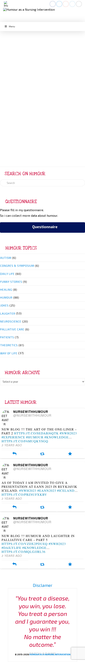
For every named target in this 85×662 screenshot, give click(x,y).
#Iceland (66, 490)
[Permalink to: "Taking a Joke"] (42, 93)
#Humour (34, 437)
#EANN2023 (46, 490)
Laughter (7, 313)
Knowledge (63, 64)
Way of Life (42, 55)
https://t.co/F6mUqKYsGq (25, 441)
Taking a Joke (42, 42)
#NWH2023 (68, 433)
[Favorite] (70, 454)
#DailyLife (11, 548)
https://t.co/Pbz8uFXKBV (24, 494)
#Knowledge (56, 437)
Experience (37, 64)
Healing (6, 289)
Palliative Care (12, 329)
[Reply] (14, 454)
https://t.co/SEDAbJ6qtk (36, 433)
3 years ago (12, 445)
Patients (7, 337)
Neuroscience (10, 321)
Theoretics (64, 52)
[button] (6, 4)
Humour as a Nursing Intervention (49, 654)
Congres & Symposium (17, 265)
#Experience (13, 437)
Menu (12, 26)
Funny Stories (11, 281)
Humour (36, 52)
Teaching (41, 69)
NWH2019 (29, 69)
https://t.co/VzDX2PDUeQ (25, 544)
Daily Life (20, 52)
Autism (5, 257)
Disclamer (42, 585)
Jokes (49, 52)
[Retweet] (42, 454)
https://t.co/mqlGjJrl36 (23, 551)
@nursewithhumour (32, 415)
